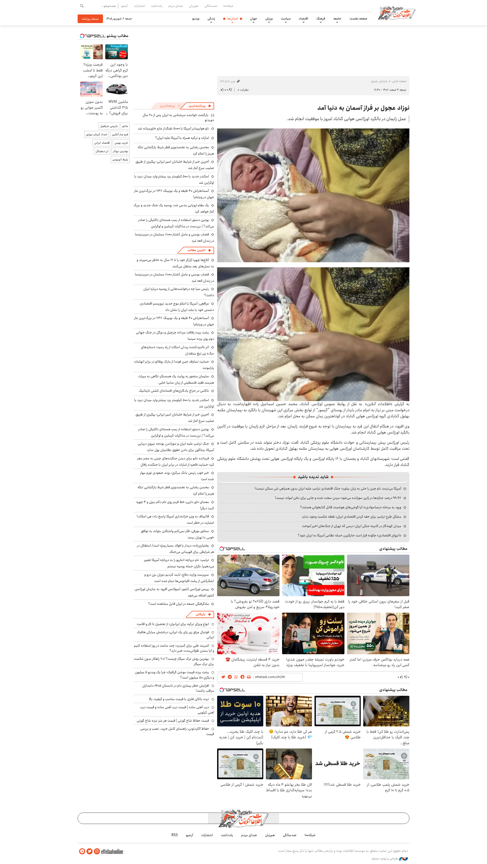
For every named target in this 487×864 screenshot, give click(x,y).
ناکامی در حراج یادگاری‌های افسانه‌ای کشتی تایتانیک (174, 390)
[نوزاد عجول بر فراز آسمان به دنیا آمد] (313, 195)
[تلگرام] (82, 851)
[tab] (200, 105)
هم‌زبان (193, 5)
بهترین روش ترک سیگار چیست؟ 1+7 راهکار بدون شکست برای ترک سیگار (174, 661)
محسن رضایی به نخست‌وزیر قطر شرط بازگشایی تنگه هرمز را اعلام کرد (175, 150)
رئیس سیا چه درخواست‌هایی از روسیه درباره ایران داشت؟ (178, 292)
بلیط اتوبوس (120, 159)
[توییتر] (89, 851)
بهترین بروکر (120, 151)
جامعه (337, 18)
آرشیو (124, 5)
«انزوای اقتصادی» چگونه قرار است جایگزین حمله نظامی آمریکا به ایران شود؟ (349, 535)
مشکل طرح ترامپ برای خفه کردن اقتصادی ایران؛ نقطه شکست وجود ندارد (351, 516)
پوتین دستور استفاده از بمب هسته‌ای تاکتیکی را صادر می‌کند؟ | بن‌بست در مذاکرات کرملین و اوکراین (176, 223)
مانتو (125, 126)
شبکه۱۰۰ (228, 5)
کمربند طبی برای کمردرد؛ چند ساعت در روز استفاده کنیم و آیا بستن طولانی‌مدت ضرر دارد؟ (174, 648)
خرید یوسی (121, 142)
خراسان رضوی (379, 81)
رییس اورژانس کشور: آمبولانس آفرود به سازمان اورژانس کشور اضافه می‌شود (174, 592)
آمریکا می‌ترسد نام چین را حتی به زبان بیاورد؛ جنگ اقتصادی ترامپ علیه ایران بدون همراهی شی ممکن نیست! (328, 488)
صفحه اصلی (399, 81)
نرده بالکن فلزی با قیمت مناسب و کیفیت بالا (179, 699)
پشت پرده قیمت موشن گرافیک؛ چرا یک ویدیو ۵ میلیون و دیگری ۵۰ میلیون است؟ (174, 674)
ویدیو (195, 18)
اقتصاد (303, 18)
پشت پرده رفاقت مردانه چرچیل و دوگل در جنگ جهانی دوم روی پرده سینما (175, 336)
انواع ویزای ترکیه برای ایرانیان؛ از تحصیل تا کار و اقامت (173, 624)
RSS (174, 835)
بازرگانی (200, 614)
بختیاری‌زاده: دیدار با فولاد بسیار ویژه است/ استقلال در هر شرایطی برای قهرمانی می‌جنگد (175, 549)
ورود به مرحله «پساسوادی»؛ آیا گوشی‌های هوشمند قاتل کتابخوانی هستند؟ (350, 507)
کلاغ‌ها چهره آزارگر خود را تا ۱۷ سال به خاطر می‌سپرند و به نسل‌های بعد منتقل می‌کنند (175, 263)
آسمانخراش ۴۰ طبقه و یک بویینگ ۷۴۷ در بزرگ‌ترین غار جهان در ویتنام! (174, 194)
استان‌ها (232, 18)
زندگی (211, 18)
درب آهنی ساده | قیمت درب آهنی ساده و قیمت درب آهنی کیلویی (177, 709)
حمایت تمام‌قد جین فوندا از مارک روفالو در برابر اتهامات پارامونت (174, 365)
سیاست (286, 18)
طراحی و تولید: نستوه (385, 858)
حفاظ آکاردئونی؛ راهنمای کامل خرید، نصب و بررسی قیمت (177, 731)
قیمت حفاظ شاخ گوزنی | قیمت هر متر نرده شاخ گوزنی (173, 720)
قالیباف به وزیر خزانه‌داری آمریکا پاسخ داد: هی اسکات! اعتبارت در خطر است (175, 519)
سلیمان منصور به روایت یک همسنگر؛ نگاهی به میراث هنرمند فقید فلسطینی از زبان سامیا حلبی (176, 379)
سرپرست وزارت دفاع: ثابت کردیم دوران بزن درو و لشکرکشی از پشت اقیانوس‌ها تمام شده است (179, 578)
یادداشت (156, 5)
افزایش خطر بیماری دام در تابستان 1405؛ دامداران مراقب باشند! (178, 688)
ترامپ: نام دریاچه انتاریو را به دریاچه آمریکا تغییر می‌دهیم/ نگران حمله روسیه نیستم (179, 563)
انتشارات (139, 5)
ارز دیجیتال (102, 151)
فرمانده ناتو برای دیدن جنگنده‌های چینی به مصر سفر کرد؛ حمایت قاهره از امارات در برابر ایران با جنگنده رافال (175, 461)
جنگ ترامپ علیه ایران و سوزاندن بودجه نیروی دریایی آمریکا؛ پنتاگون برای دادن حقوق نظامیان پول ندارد (176, 447)
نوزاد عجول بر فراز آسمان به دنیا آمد (363, 108)
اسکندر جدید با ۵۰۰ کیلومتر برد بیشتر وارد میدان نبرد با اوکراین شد (174, 179)
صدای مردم (175, 5)
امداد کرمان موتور (96, 134)
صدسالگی (210, 5)
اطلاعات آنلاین (397, 12)
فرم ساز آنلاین (120, 134)
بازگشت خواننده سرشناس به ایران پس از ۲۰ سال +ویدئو (178, 117)
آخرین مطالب (196, 250)
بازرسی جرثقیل (109, 126)
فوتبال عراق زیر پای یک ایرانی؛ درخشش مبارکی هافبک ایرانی (175, 634)
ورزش (269, 18)
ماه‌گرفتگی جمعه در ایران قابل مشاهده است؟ (178, 604)
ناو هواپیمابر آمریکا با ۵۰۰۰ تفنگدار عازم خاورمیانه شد (173, 128)
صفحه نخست (358, 18)
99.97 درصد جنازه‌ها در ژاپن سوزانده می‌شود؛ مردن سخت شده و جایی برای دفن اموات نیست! (338, 498)
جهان (253, 18)
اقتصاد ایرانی (102, 142)
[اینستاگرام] (97, 851)
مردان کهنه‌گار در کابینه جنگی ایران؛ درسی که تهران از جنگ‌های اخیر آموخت (351, 526)
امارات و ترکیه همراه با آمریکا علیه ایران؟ (182, 138)
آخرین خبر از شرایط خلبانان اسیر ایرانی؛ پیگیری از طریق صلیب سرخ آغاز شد (174, 418)
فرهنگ (320, 18)
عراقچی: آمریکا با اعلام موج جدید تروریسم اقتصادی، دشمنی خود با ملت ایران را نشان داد (176, 307)
